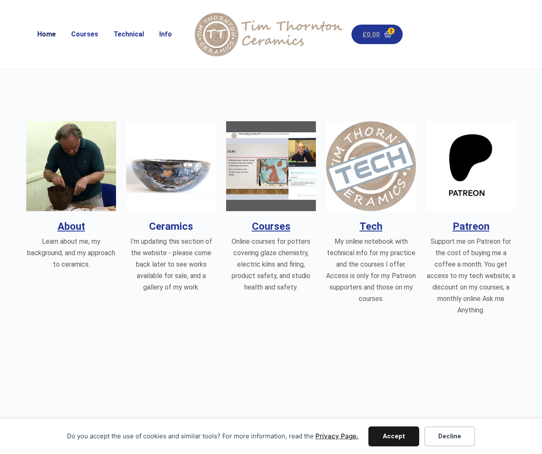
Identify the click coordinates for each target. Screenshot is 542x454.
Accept (394, 436)
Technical (128, 34)
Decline (449, 436)
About (71, 226)
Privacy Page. (336, 436)
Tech (370, 226)
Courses (84, 34)
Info (165, 34)
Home (46, 34)
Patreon (471, 226)
